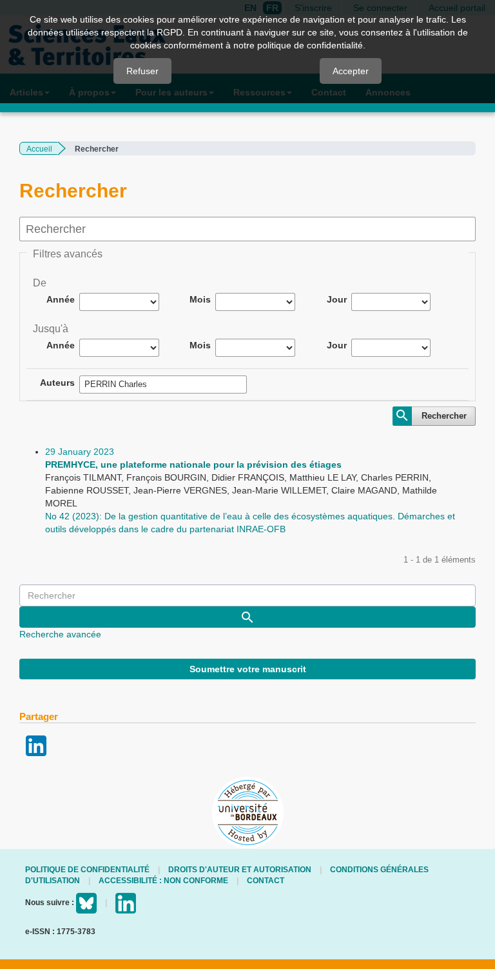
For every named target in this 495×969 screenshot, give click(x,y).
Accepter (351, 71)
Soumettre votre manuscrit (247, 669)
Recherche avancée (60, 634)
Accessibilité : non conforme (163, 880)
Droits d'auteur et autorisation (239, 869)
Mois (200, 299)
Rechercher (444, 416)
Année (60, 299)
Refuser (142, 71)
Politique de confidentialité (87, 869)
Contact (265, 880)
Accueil (39, 149)
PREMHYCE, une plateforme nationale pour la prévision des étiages (193, 464)
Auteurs (57, 382)
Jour (337, 299)
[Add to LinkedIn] (36, 745)
